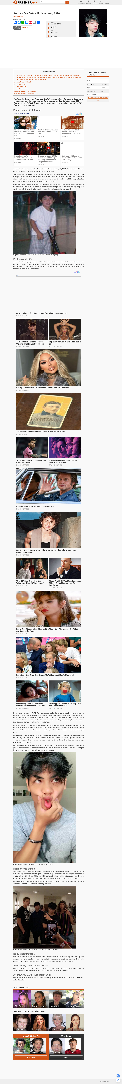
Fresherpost (16, 8)
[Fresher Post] (25, 2)
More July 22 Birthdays (31, 1036)
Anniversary (81, 3)
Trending (100, 3)
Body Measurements (21, 89)
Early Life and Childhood (22, 82)
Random (107, 3)
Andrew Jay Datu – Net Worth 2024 (25, 93)
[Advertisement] (61, 52)
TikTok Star (25, 8)
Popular (94, 3)
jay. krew (78, 262)
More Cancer (66, 1036)
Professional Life (20, 84)
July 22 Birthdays (31, 1057)
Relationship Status (21, 86)
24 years (54, 32)
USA (53, 28)
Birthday (88, 3)
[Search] (67, 2)
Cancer (54, 36)
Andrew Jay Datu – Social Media (25, 91)
